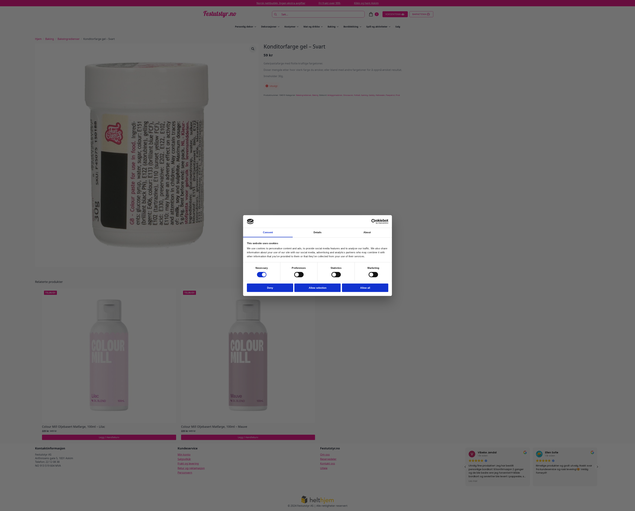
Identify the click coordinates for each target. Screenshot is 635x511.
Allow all (365, 287)
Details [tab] (318, 232)
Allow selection (317, 287)
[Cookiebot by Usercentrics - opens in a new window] (373, 221)
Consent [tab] (268, 232)
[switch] (299, 274)
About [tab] (367, 232)
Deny (270, 287)
